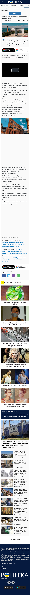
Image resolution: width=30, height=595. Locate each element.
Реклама (3, 568)
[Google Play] (21, 587)
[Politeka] (15, 2)
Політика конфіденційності (8, 563)
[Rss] (9, 582)
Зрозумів (15, 13)
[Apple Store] (9, 587)
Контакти (3, 571)
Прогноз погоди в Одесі (10, 39)
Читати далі (15, 539)
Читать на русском (23, 20)
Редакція (3, 566)
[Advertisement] (15, 150)
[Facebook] (4, 275)
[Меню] (28, 2)
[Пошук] (2, 2)
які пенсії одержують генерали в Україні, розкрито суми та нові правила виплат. (14, 251)
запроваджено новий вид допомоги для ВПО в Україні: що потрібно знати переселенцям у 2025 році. (14, 244)
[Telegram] (8, 275)
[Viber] (13, 275)
